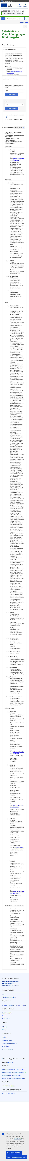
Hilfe (3, 994)
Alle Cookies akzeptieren (14, 1152)
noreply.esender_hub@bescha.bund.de (17, 892)
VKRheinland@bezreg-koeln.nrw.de (16, 806)
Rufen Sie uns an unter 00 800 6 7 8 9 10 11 (13, 1069)
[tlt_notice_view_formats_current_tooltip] (23, 127)
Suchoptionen (24, 22)
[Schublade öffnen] (4, 31)
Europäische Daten (7, 1040)
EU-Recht (4, 1037)
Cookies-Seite (18, 1138)
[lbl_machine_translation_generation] (6, 117)
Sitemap (4, 1029)
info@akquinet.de (18, 847)
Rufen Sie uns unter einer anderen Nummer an (14, 1072)
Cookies (4, 1015)
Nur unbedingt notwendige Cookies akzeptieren (17, 1157)
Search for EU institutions (8, 1086)
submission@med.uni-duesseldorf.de (17, 159)
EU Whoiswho (5, 1046)
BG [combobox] (7, 104)
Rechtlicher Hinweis (7, 1013)
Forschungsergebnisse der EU (9, 1043)
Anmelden (19, 6)
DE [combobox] (7, 90)
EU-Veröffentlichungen (7, 1049)
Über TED (4, 1026)
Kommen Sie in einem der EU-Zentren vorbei (13, 1078)
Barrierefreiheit (6, 1018)
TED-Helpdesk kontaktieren (9, 997)
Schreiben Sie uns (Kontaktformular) (11, 1075)
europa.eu (10, 1062)
